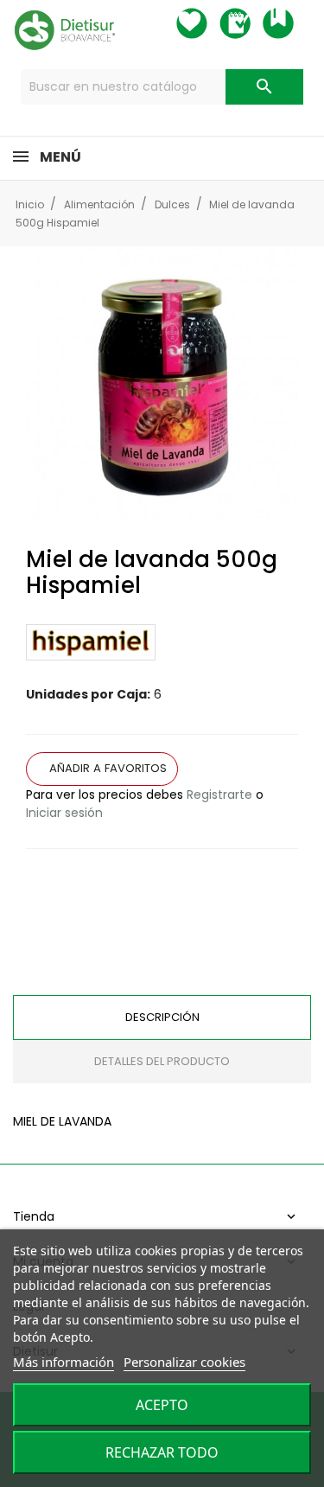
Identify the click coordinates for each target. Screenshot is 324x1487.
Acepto (162, 1404)
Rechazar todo (162, 1452)
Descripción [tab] (162, 1017)
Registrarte (219, 794)
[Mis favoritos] (207, 23)
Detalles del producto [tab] (162, 1061)
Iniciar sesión (64, 812)
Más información (63, 1361)
